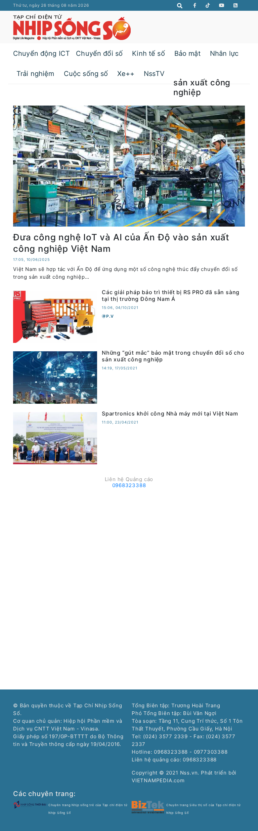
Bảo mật (187, 53)
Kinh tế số (148, 53)
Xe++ (125, 74)
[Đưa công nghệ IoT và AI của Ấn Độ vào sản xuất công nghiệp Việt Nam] (129, 165)
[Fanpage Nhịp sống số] (194, 5)
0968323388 (129, 485)
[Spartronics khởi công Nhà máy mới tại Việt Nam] (55, 437)
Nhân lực (224, 53)
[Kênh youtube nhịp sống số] (221, 5)
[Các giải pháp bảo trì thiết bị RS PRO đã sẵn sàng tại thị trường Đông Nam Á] (55, 316)
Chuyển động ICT (41, 53)
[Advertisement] (129, 538)
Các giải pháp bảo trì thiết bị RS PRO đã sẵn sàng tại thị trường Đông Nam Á (171, 295)
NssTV (154, 74)
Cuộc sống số (86, 74)
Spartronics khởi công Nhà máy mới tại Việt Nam (170, 413)
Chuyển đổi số (99, 53)
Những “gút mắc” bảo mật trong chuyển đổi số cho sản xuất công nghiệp (173, 355)
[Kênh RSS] (236, 5)
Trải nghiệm (35, 74)
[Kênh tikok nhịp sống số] (208, 5)
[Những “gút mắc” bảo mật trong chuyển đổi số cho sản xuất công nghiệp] (55, 377)
